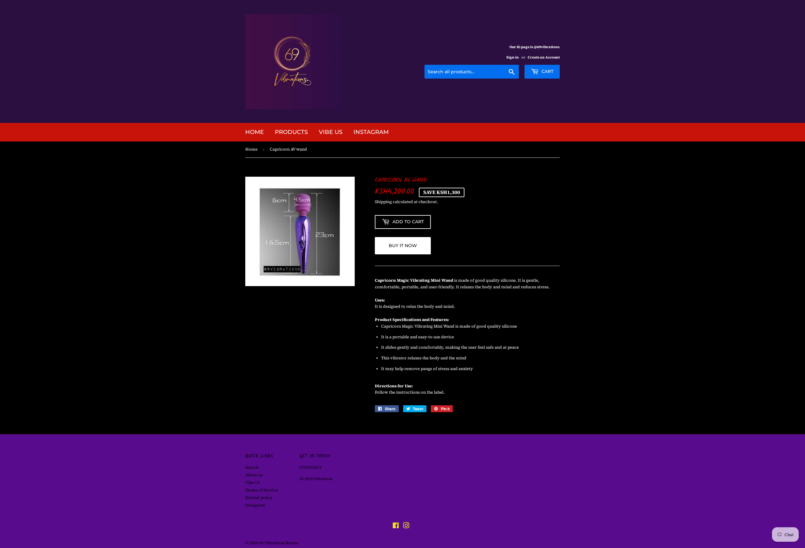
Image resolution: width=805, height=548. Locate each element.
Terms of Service (261, 490)
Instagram (255, 505)
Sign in (512, 57)
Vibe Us (252, 482)
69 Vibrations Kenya (278, 542)
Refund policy (259, 497)
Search (251, 467)
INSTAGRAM (371, 132)
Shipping (383, 201)
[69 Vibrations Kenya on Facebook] (395, 526)
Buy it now (403, 245)
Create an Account (544, 57)
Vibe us (330, 132)
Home (254, 132)
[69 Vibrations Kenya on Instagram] (406, 526)
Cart (546, 71)
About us (254, 475)
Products (291, 132)
